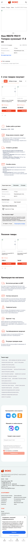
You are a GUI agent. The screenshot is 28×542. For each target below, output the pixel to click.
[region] (14, 81)
